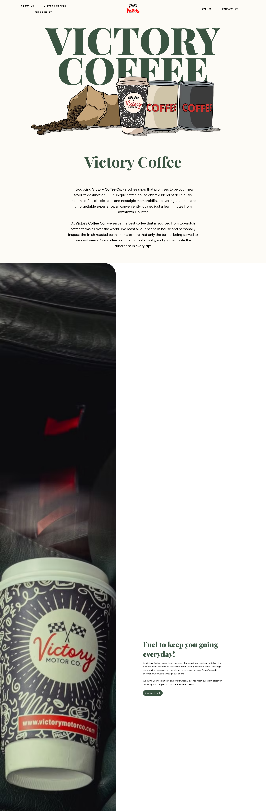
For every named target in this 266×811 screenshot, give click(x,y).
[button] (43, 12)
